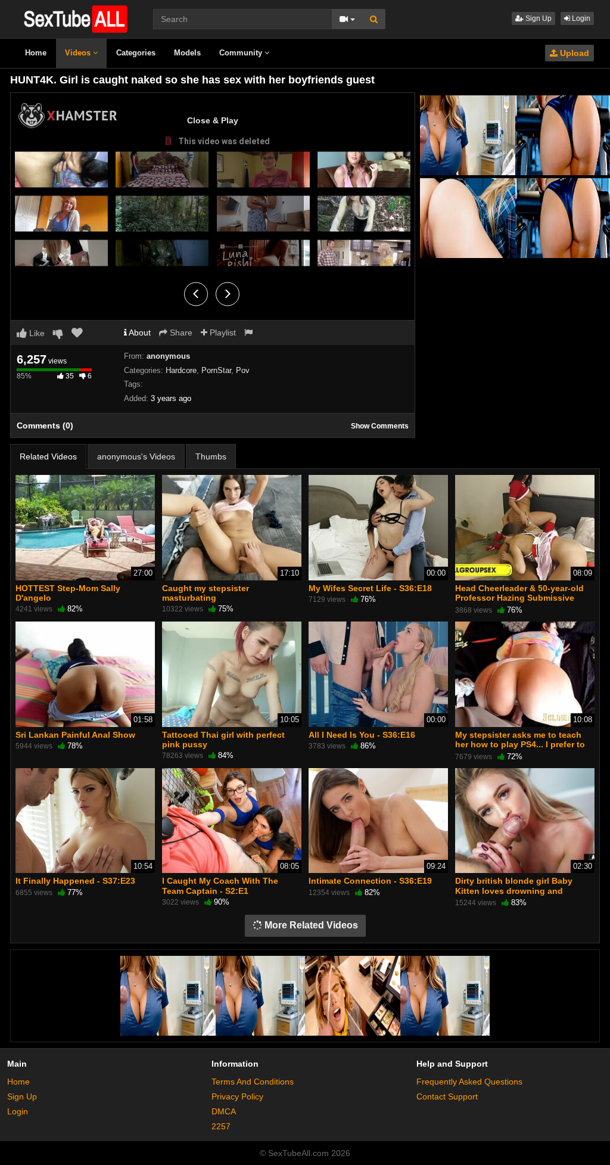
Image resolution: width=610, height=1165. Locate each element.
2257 (221, 1126)
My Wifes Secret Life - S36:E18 (370, 588)
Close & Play (212, 120)
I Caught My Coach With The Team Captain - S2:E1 (220, 885)
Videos (79, 52)
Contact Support (447, 1096)
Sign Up (538, 18)
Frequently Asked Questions (469, 1081)
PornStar (216, 370)
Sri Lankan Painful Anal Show (75, 735)
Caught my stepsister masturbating (205, 592)
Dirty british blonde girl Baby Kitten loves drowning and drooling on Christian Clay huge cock (520, 895)
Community (241, 52)
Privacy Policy (237, 1096)
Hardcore (181, 370)
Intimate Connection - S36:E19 (370, 881)
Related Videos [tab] (48, 456)
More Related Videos (310, 925)
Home (35, 52)
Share (179, 332)
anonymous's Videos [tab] (136, 456)
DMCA (223, 1111)
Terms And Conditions (252, 1081)
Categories (135, 52)
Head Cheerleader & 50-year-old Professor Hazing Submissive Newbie (519, 597)
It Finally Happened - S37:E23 (75, 881)
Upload (573, 53)
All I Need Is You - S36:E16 (362, 735)
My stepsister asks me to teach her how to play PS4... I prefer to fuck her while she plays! (520, 744)
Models (187, 52)
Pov (243, 370)
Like (36, 333)
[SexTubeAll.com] (74, 18)
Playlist (221, 332)
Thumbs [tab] (210, 456)
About (139, 332)
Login (580, 18)
